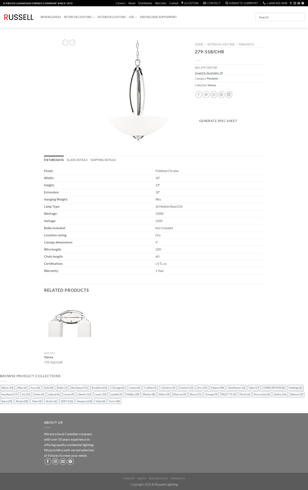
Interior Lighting (78, 17)
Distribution (145, 3)
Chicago (117, 387)
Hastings (295, 387)
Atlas (22, 387)
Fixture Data (54, 160)
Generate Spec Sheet (218, 121)
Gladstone (236, 387)
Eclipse (217, 387)
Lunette (116, 394)
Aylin (48, 387)
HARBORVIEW (274, 387)
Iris (26, 394)
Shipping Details (103, 160)
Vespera (84, 401)
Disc (202, 387)
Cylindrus (167, 387)
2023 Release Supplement (158, 17)
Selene (296, 394)
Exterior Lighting (112, 17)
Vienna (212, 85)
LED (131, 17)
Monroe (179, 394)
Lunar (100, 394)
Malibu (132, 394)
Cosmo (134, 387)
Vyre (114, 401)
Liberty (84, 394)
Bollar (62, 387)
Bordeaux (79, 387)
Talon (37, 401)
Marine (149, 394)
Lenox (68, 394)
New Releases (51, 17)
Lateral (54, 394)
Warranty (160, 3)
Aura (35, 387)
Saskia (280, 394)
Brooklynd (99, 387)
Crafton (150, 387)
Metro (164, 394)
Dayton (186, 387)
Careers (120, 3)
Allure (7, 387)
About (131, 3)
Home (199, 44)
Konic (39, 394)
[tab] (54, 160)
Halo (254, 387)
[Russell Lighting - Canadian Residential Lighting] (18, 17)
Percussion (262, 394)
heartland (9, 394)
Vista (100, 401)
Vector (51, 401)
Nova (195, 394)
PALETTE (228, 394)
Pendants (246, 44)
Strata (22, 401)
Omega (211, 394)
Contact (174, 3)
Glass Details (77, 160)
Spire (6, 401)
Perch (245, 394)
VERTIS (67, 401)
